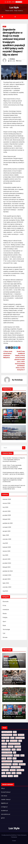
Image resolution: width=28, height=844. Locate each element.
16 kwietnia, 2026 (10, 682)
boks (3, 740)
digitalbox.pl (4, 803)
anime (15, 735)
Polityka (5, 617)
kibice (22, 755)
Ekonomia (5, 601)
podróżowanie (5, 767)
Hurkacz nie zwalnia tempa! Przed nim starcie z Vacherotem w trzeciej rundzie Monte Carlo (14, 487)
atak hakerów (5, 737)
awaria (12, 737)
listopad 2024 (7, 567)
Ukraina (8, 773)
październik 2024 (8, 571)
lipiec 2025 (6, 535)
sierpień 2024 (7, 579)
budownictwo (13, 740)
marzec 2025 (6, 551)
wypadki (4, 776)
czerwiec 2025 (7, 539)
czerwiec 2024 (7, 587)
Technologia (6, 629)
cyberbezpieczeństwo (14, 743)
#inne (19, 61)
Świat (4, 26)
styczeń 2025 (6, 559)
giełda (13, 749)
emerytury (10, 746)
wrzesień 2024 (7, 575)
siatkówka (12, 770)
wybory (19, 773)
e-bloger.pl (4, 807)
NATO (14, 758)
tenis (3, 773)
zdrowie (10, 776)
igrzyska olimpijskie (7, 752)
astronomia (21, 735)
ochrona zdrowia (18, 761)
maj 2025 (5, 543)
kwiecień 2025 (7, 547)
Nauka (4, 613)
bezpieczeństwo (20, 737)
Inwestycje (6, 609)
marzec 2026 (6, 503)
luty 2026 (5, 507)
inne (15, 752)
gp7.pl (3, 818)
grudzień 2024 (7, 563)
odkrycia (15, 764)
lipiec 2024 (6, 583)
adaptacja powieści (7, 732)
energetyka (17, 746)
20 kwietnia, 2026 (10, 663)
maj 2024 (5, 591)
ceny (20, 740)
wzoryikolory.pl (5, 814)
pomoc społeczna (15, 767)
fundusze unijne (6, 749)
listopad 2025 (6, 519)
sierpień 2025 (6, 531)
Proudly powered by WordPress (9, 835)
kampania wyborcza (7, 755)
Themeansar (14, 837)
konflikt (4, 758)
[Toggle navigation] (15, 17)
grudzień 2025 (7, 515)
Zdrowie (5, 637)
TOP (4, 633)
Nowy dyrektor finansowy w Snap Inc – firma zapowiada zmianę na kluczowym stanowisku (14, 459)
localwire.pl (4, 810)
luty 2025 (5, 555)
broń (7, 740)
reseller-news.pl (5, 799)
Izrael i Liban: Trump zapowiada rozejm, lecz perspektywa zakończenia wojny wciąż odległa (12, 466)
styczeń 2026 (6, 511)
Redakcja (12, 59)
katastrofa (16, 755)
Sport (4, 621)
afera (14, 732)
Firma (4, 605)
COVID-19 (4, 743)
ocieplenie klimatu (6, 764)
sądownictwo (20, 770)
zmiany (16, 776)
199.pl (3, 788)
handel (18, 749)
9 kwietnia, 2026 (10, 716)
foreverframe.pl (5, 792)
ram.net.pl (4, 795)
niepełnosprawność (7, 761)
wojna (13, 773)
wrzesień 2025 (7, 527)
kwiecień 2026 (7, 499)
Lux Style (14, 7)
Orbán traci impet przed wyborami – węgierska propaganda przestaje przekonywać (13, 479)
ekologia (4, 746)
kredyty (9, 758)
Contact (14, 840)
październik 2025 (8, 523)
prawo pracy (5, 770)
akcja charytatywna (7, 735)
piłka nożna (22, 764)
